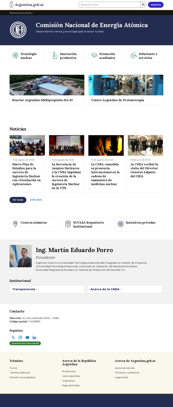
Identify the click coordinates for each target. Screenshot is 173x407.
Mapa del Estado (71, 385)
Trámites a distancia (19, 372)
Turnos (13, 368)
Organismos (68, 381)
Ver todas (18, 200)
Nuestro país (69, 371)
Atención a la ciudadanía (22, 377)
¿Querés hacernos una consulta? (25, 343)
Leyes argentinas (71, 376)
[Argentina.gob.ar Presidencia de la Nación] (26, 5)
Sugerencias (121, 377)
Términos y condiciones (127, 372)
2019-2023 (35, 200)
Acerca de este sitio (125, 368)
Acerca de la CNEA (105, 289)
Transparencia (24, 289)
